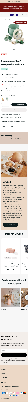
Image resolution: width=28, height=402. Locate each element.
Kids (15, 258)
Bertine (7, 399)
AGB (2, 386)
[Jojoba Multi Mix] (2, 99)
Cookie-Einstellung (5, 389)
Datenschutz (15, 386)
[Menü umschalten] (1, 14)
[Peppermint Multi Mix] (7, 99)
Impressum (8, 386)
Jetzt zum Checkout (14, 110)
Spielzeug (11, 19)
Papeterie (8, 258)
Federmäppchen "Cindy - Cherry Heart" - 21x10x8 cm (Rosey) (10, 265)
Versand (19, 86)
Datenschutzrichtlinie (20, 361)
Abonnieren (14, 355)
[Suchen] (23, 14)
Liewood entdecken (10, 225)
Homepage (3, 19)
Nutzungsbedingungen (6, 361)
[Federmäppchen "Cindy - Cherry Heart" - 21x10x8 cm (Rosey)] (11, 248)
